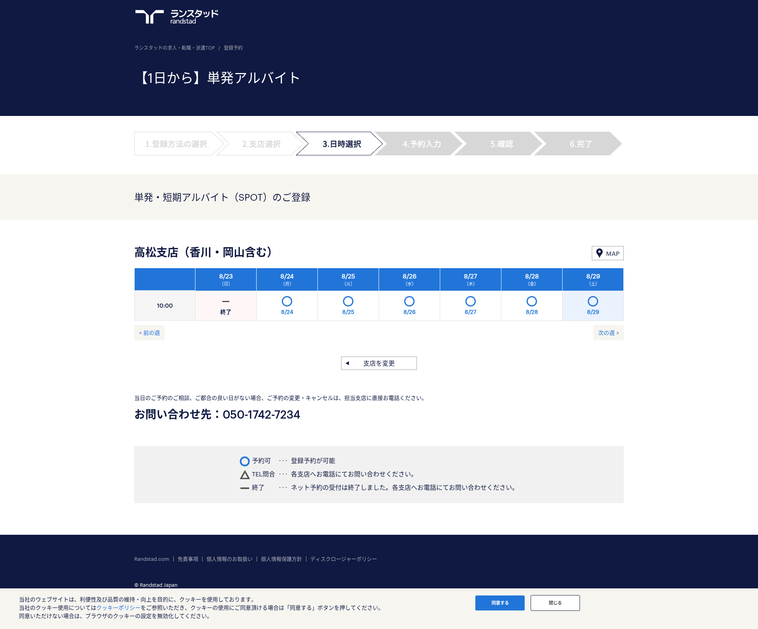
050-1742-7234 (261, 414)
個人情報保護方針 (281, 559)
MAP (612, 253)
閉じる (555, 602)
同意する (500, 602)
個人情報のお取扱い (229, 559)
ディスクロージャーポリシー (343, 559)
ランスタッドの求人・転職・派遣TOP (174, 47)
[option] (409, 296)
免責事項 (188, 559)
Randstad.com (151, 559)
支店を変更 (379, 363)
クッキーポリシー (118, 607)
